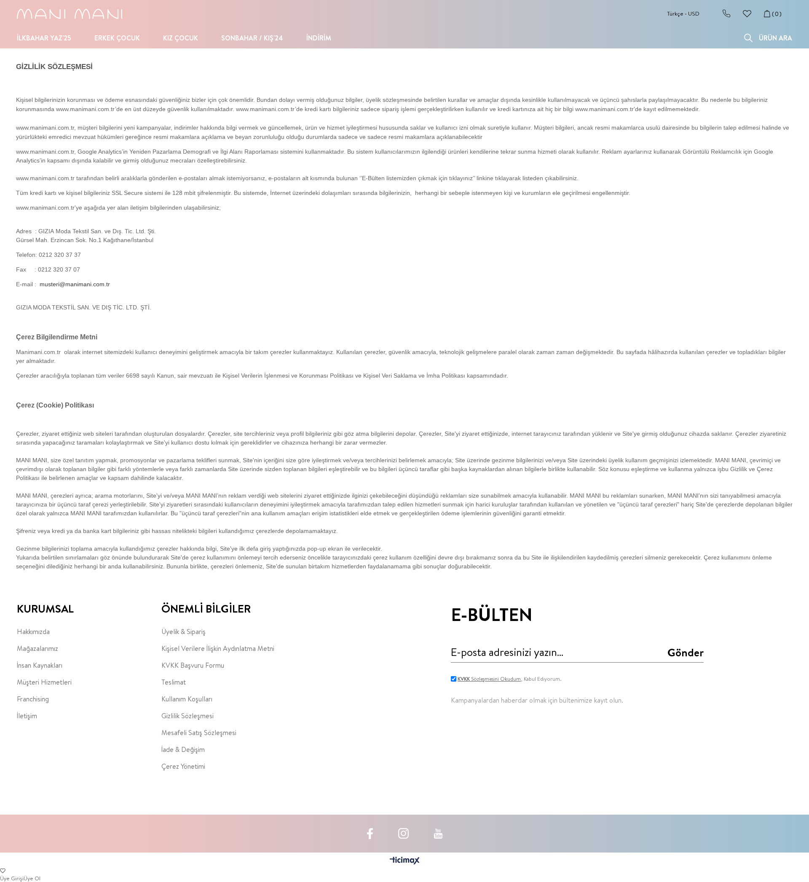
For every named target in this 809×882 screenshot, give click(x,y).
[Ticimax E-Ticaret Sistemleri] (405, 861)
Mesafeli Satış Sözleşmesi (198, 732)
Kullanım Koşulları (186, 698)
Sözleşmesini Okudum (489, 678)
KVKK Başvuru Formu (192, 665)
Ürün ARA (775, 38)
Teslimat (173, 682)
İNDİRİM (318, 38)
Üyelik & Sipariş (183, 631)
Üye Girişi (12, 878)
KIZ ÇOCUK (180, 38)
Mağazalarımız (37, 648)
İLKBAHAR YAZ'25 (44, 38)
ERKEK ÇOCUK (117, 38)
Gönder (685, 652)
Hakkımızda (33, 631)
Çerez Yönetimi (183, 766)
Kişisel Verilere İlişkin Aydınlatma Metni (217, 648)
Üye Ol (32, 878)
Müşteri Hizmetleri (44, 682)
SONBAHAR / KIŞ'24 (252, 38)
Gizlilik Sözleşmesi (187, 715)
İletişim (27, 715)
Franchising (33, 698)
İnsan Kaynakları (39, 665)
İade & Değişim (183, 749)
